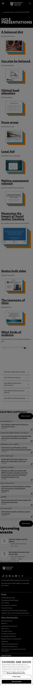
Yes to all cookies (16, 681)
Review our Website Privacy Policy (16, 673)
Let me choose (17, 676)
